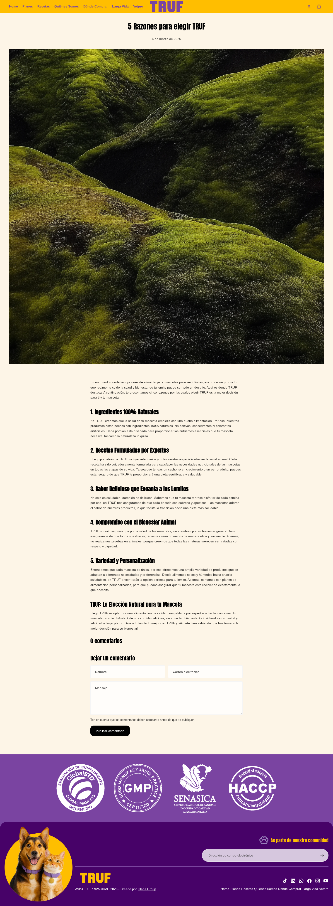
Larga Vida (310, 889)
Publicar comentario (110, 731)
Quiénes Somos (265, 889)
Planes (235, 889)
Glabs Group (147, 889)
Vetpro (323, 889)
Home (225, 889)
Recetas (247, 889)
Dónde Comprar (289, 889)
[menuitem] (13, 7)
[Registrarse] (322, 855)
